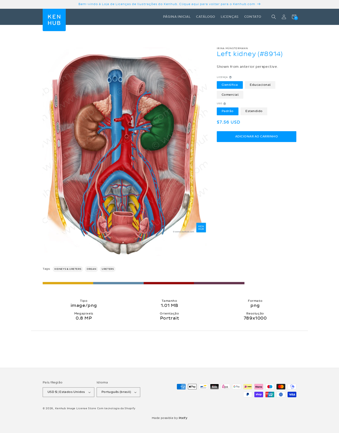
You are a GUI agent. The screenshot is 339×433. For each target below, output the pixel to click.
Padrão (228, 111)
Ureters (108, 269)
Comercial (230, 95)
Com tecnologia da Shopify (116, 408)
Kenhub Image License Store (75, 408)
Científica (230, 85)
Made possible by (169, 418)
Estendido (254, 111)
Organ (91, 269)
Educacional (260, 85)
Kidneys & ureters (67, 269)
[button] (274, 17)
